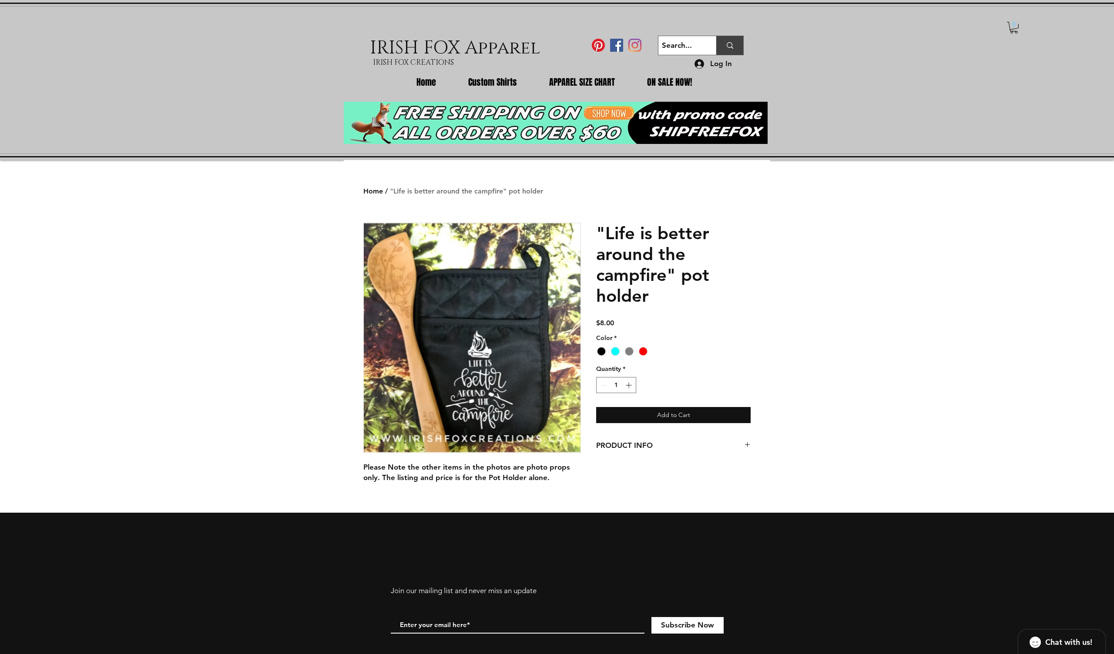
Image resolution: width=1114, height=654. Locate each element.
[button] (1014, 27)
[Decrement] (602, 385)
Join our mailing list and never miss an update (464, 590)
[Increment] (629, 385)
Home (373, 191)
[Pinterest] (598, 45)
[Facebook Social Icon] (616, 45)
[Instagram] (634, 45)
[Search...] (729, 45)
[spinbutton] (616, 385)
